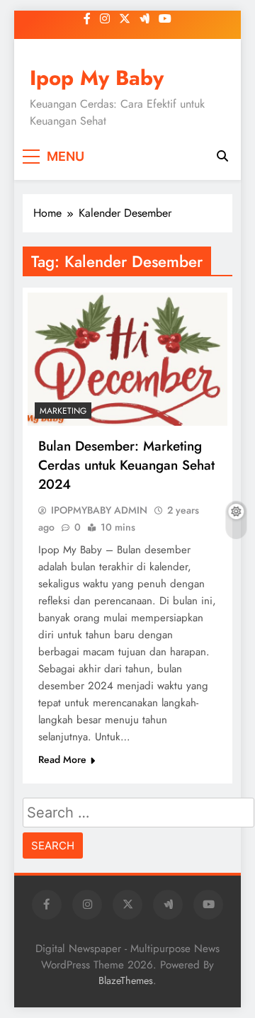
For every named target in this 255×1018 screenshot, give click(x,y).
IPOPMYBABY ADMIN (99, 510)
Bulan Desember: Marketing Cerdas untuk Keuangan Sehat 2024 (126, 465)
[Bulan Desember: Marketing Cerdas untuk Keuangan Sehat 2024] (127, 359)
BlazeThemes (125, 980)
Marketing (63, 411)
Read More (62, 759)
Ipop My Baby (97, 78)
